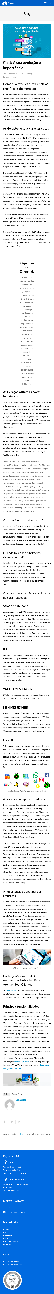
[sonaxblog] (10, 1109)
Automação (10, 77)
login (22, 1134)
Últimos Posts (17, 1094)
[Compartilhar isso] (5, 1122)
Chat (17, 77)
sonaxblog (28, 74)
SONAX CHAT (11, 990)
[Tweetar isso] (12, 1122)
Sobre (6, 1094)
